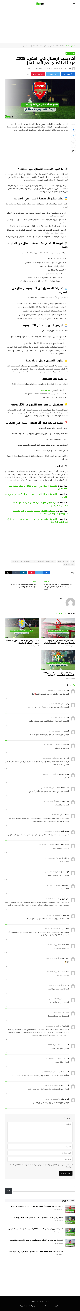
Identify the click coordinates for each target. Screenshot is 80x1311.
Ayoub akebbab (63, 801)
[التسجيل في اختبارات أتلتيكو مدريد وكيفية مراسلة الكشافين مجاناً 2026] (70, 1243)
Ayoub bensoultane (62, 844)
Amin (67, 814)
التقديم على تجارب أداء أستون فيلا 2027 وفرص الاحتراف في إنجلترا (22, 642)
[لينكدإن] (73, 140)
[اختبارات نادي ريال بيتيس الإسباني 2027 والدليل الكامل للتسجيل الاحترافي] (58, 660)
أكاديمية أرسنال (50, 561)
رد (6, 698)
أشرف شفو (65, 1085)
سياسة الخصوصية (45, 1306)
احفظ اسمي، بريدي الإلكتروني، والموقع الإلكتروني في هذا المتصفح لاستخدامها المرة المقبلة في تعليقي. (40, 1165)
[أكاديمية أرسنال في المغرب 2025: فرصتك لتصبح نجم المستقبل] (40, 118)
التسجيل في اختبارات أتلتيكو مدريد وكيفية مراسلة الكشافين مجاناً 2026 (36, 1240)
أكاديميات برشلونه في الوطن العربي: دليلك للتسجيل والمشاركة (23, 585)
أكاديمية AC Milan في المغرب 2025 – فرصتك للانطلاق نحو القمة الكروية (37, 520)
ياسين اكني (65, 831)
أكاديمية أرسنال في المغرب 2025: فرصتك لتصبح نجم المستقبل (38, 487)
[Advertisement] (40, 25)
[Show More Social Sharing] (28, 74)
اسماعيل (66, 731)
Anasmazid (65, 744)
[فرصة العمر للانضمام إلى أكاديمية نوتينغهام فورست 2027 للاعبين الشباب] (58, 628)
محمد (67, 1012)
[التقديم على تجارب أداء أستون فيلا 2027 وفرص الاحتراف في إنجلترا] (22, 628)
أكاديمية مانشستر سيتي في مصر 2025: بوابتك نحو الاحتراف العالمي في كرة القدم (58, 587)
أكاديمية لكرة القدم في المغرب (21, 561)
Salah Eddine (64, 858)
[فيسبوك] (73, 130)
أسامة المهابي (64, 1072)
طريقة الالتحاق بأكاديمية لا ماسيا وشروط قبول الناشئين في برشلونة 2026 (36, 1252)
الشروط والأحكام (33, 1306)
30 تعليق (37, 68)
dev (70, 68)
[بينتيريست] (73, 146)
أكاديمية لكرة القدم (38, 561)
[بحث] (6, 3)
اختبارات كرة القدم (69, 564)
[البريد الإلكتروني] (73, 151)
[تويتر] (73, 135)
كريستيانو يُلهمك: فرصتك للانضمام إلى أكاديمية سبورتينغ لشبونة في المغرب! (40, 512)
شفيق (66, 985)
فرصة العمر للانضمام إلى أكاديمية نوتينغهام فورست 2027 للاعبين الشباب (59, 642)
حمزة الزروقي (64, 898)
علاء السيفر (65, 928)
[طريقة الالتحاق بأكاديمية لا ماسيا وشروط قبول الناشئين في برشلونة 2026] (70, 1254)
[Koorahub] (40, 3)
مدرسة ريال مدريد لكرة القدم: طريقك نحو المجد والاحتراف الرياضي (40, 504)
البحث (73, 1186)
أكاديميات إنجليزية (70, 53)
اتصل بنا (22, 1306)
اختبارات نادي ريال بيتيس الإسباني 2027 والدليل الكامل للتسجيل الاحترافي (59, 674)
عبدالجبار (66, 915)
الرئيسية (55, 1306)
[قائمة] (74, 3)
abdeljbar (65, 885)
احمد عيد (66, 1045)
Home (62, 45)
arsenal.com (46, 390)
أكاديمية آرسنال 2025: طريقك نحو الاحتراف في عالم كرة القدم (36, 495)
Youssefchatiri (64, 774)
